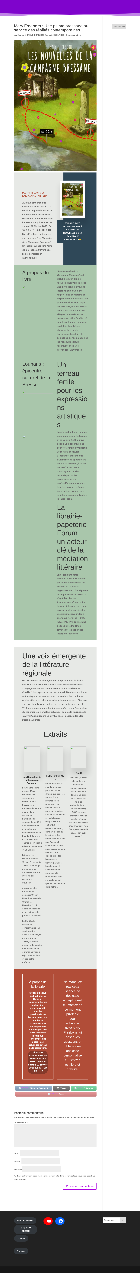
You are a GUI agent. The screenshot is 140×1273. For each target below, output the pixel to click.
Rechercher (119, 27)
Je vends (90, 8)
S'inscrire (21, 1238)
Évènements (51, 8)
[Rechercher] (123, 1220)
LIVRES (60, 35)
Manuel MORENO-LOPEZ (29, 35)
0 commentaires (73, 35)
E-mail (17, 1161)
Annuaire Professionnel (73, 8)
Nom (16, 1153)
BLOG (37, 8)
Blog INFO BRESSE (26, 1229)
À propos (21, 1251)
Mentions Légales (25, 1220)
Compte (103, 8)
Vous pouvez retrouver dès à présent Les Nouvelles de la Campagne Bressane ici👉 (72, 231)
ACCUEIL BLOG (25, 8)
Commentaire (20, 1122)
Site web (18, 1169)
